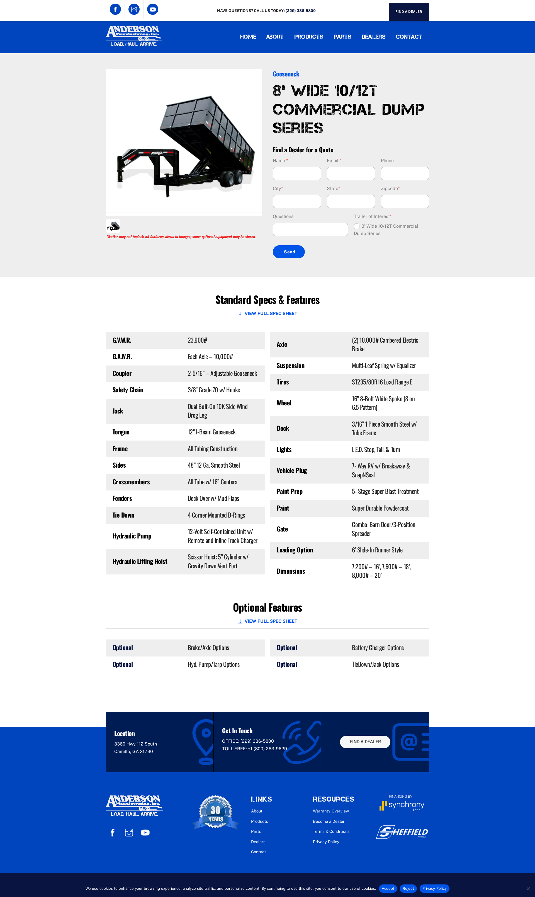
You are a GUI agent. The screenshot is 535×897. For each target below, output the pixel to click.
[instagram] (130, 832)
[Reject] (528, 888)
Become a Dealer (329, 821)
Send (289, 251)
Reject (408, 888)
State (333, 188)
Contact (409, 36)
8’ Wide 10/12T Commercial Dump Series (386, 229)
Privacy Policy (326, 841)
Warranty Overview (331, 811)
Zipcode (390, 188)
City (278, 188)
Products (308, 36)
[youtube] (146, 832)
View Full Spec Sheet (271, 313)
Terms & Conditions (331, 831)
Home (248, 36)
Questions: (284, 216)
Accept (388, 888)
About (275, 36)
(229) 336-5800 (301, 10)
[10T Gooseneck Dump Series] (113, 229)
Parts (342, 36)
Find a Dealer (408, 11)
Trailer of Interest (372, 216)
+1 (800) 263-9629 (267, 748)
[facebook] (113, 832)
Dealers (374, 36)
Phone (387, 160)
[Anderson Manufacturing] (134, 43)
